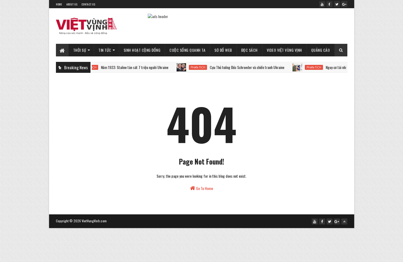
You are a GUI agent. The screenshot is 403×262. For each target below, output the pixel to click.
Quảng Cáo (320, 50)
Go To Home (204, 188)
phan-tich (193, 67)
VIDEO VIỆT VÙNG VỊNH (284, 50)
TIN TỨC (104, 50)
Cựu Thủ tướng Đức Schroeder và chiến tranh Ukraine (242, 67)
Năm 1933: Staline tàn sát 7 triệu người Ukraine (130, 67)
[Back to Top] (344, 221)
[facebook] (330, 4)
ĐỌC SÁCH (249, 50)
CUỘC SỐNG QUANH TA (187, 50)
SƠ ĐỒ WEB (223, 50)
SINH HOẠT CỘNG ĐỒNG (142, 50)
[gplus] (344, 4)
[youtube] (322, 4)
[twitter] (337, 4)
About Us (71, 4)
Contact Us (88, 4)
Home (59, 4)
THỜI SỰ (79, 50)
